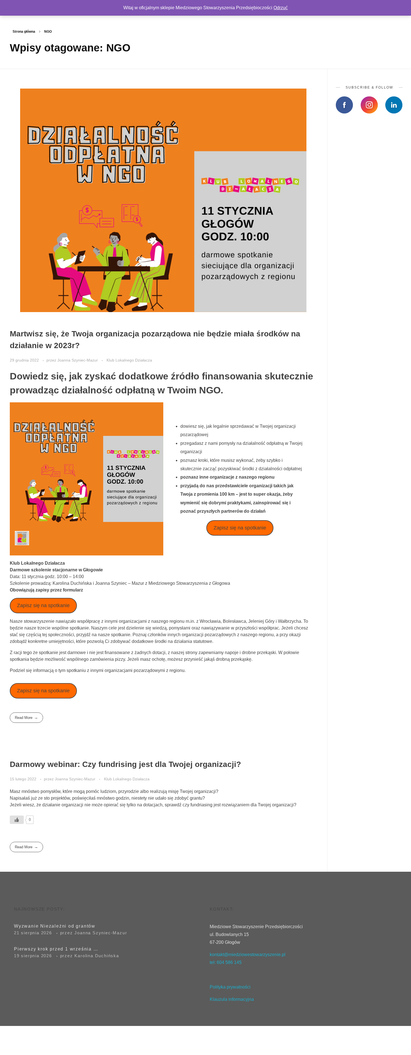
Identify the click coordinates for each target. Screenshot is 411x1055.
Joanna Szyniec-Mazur (78, 360)
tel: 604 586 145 (226, 962)
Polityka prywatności (230, 987)
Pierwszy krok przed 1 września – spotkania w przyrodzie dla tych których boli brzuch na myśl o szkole (56, 949)
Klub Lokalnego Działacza (129, 360)
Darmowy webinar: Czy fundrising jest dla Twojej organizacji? (125, 764)
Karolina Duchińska (96, 955)
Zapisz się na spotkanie (240, 528)
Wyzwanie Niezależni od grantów (54, 926)
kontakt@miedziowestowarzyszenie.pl (247, 954)
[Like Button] (17, 820)
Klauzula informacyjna (232, 999)
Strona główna (24, 32)
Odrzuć (280, 7)
